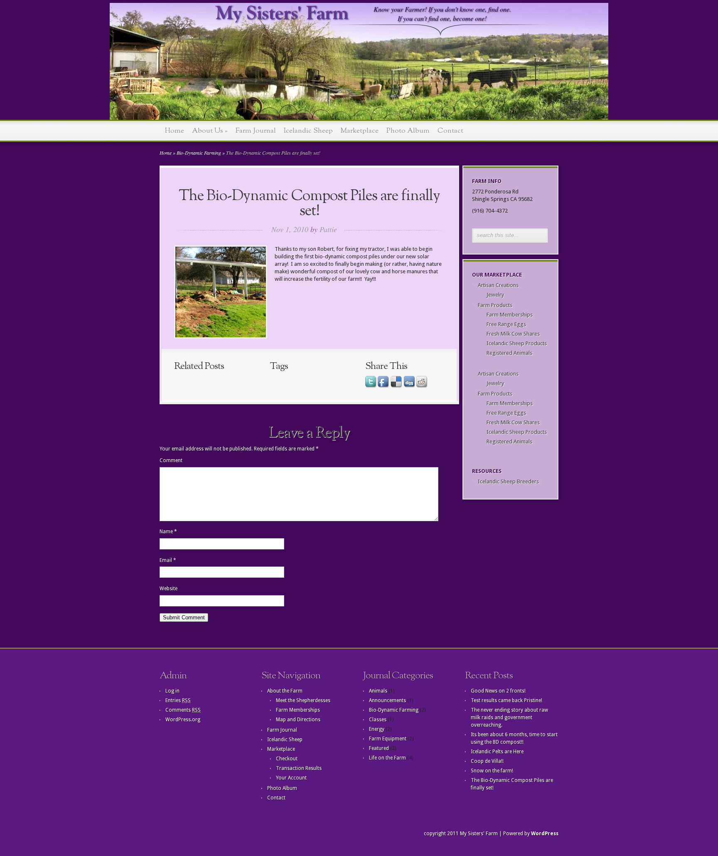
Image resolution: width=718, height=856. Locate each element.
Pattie (328, 229)
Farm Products (495, 305)
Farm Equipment (387, 739)
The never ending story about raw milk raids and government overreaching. (509, 717)
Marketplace (360, 131)
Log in (172, 691)
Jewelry (495, 295)
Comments (183, 710)
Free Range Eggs (506, 324)
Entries (178, 700)
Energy (376, 729)
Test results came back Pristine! (506, 700)
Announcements (387, 700)
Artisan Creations (498, 285)
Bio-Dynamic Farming (199, 152)
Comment (171, 460)
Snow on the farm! (492, 771)
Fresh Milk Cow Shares (513, 334)
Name (168, 531)
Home (174, 131)
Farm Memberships (510, 315)
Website (168, 588)
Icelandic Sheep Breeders (508, 481)
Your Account (291, 778)
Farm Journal (256, 131)
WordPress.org (182, 719)
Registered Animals (509, 353)
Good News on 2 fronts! (498, 691)
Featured (379, 748)
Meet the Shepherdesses (303, 700)
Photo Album (408, 131)
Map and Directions (298, 719)
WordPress (544, 833)
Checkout (287, 759)
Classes (377, 719)
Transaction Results (299, 768)
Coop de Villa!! (487, 761)
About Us (210, 131)
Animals (378, 691)
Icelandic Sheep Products (517, 343)
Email (168, 560)
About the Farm (284, 691)
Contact (450, 131)
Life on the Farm (387, 758)
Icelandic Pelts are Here (497, 752)
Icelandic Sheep (308, 131)
